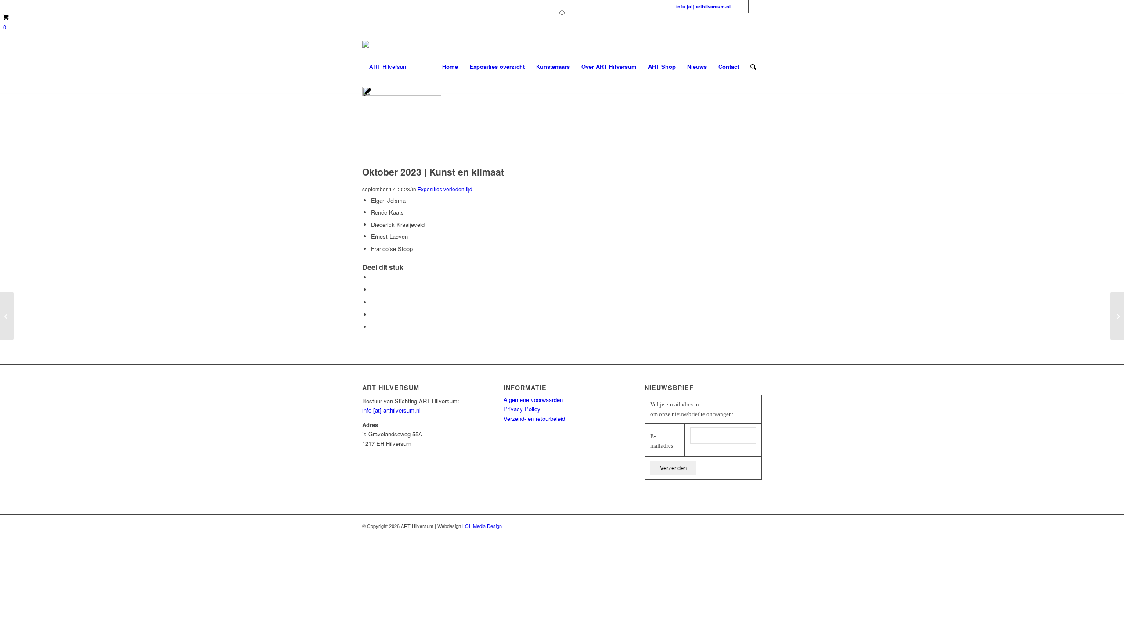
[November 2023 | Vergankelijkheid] (1117, 316)
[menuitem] (450, 67)
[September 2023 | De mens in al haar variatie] (7, 316)
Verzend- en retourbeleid (534, 418)
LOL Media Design (482, 525)
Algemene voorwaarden (533, 399)
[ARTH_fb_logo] (385, 67)
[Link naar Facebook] (741, 6)
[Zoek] (753, 67)
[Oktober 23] (401, 93)
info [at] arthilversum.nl (703, 6)
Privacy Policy (522, 409)
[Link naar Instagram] (755, 6)
